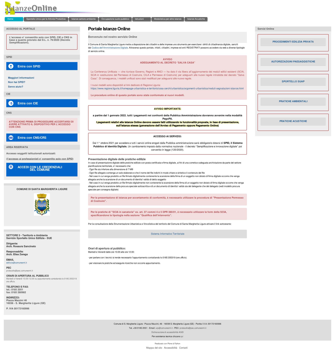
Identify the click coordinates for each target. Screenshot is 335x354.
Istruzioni (139, 19)
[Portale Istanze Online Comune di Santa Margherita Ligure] (58, 8)
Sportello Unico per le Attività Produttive (46, 19)
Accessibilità (170, 348)
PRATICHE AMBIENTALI (293, 101)
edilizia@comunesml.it (16, 263)
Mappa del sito (154, 348)
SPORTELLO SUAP (293, 81)
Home (10, 19)
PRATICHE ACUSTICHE (293, 121)
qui (181, 336)
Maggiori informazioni (21, 78)
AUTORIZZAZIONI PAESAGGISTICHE (293, 61)
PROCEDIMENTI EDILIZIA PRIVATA (293, 42)
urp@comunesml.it (164, 328)
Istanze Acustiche (196, 19)
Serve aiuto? (15, 86)
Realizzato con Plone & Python (167, 344)
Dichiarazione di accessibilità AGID (167, 332)
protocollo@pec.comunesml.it (193, 328)
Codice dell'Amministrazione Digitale (110, 48)
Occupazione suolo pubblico (115, 19)
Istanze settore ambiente (83, 19)
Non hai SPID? (16, 82)
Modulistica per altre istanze (167, 19)
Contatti (183, 348)
